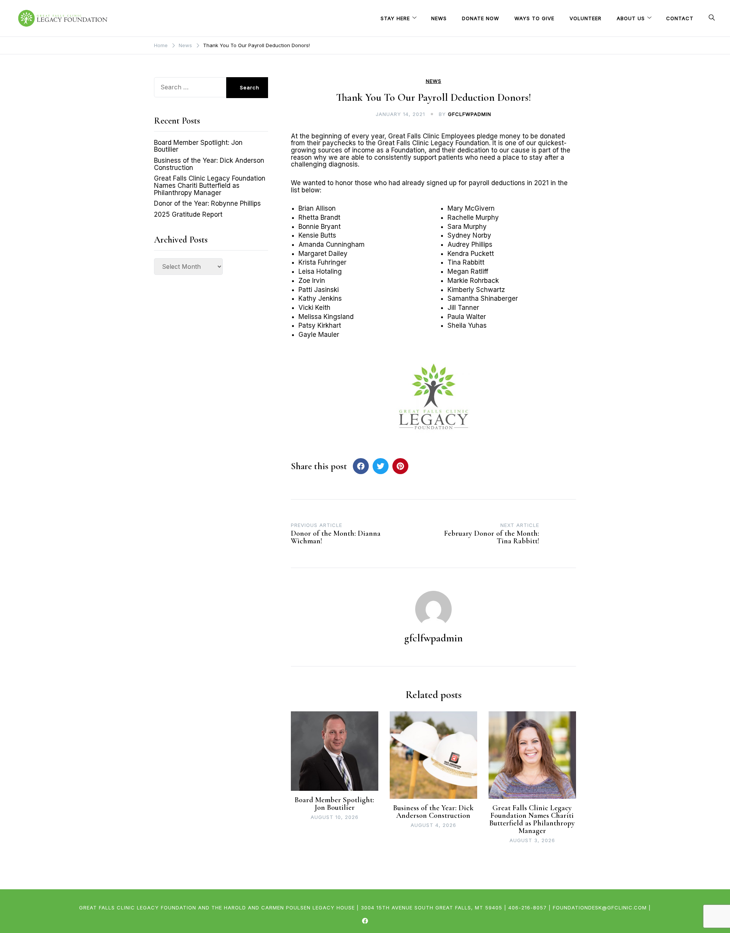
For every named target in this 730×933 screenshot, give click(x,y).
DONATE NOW (480, 18)
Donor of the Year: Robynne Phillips (207, 203)
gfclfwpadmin (469, 114)
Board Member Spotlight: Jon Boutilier (334, 803)
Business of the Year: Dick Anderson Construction (433, 811)
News (433, 81)
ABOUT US (631, 18)
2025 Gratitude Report (188, 214)
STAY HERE (395, 18)
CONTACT (680, 18)
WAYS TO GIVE (534, 18)
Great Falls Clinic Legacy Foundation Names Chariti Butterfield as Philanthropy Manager (532, 819)
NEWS (439, 18)
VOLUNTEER (585, 18)
